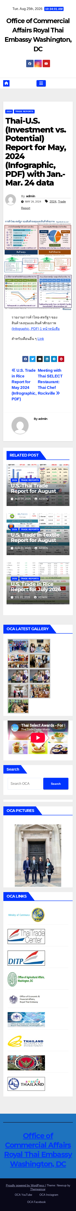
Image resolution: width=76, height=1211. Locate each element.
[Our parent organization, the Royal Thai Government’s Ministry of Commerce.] (26, 914)
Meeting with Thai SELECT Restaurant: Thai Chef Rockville (50, 381)
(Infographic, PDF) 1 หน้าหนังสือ (36, 329)
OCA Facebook (36, 1202)
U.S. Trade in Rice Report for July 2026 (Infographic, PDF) (36, 589)
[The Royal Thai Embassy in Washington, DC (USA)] (26, 1062)
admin (30, 196)
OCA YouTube (23, 1194)
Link (41, 339)
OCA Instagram (48, 1194)
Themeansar (37, 1189)
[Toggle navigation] (41, 83)
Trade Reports (24, 111)
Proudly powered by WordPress (25, 1185)
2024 (9, 111)
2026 (14, 480)
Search (13, 769)
